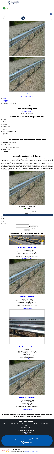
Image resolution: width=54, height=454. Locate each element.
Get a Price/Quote (27, 112)
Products (5, 100)
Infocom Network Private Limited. (31, 451)
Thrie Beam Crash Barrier (27, 347)
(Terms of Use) (29, 449)
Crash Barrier (6, 102)
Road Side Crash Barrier (27, 397)
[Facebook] (51, 15)
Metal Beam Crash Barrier (27, 247)
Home (4, 98)
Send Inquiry (27, 95)
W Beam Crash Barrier (27, 296)
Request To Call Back (27, 97)
